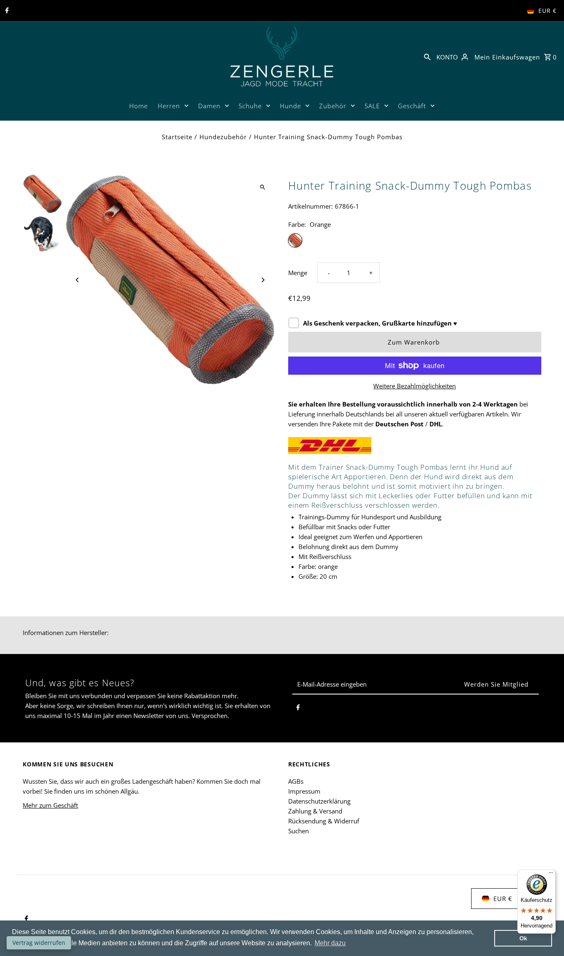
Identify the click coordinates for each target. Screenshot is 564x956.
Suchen (298, 831)
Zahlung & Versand (315, 811)
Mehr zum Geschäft (50, 805)
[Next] (262, 280)
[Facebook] (6, 10)
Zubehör (332, 106)
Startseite (177, 137)
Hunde (290, 106)
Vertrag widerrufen (38, 942)
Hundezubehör (223, 137)
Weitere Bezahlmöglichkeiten (414, 386)
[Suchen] (427, 56)
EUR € (547, 10)
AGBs (295, 781)
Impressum (304, 791)
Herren (169, 106)
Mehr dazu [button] (330, 942)
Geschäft (412, 106)
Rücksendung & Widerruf (323, 821)
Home (138, 106)
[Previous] (77, 280)
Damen (209, 106)
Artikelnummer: (310, 206)
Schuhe (250, 106)
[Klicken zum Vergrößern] (262, 187)
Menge (297, 273)
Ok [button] (523, 938)
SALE (372, 106)
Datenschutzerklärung (319, 801)
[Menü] (551, 875)
